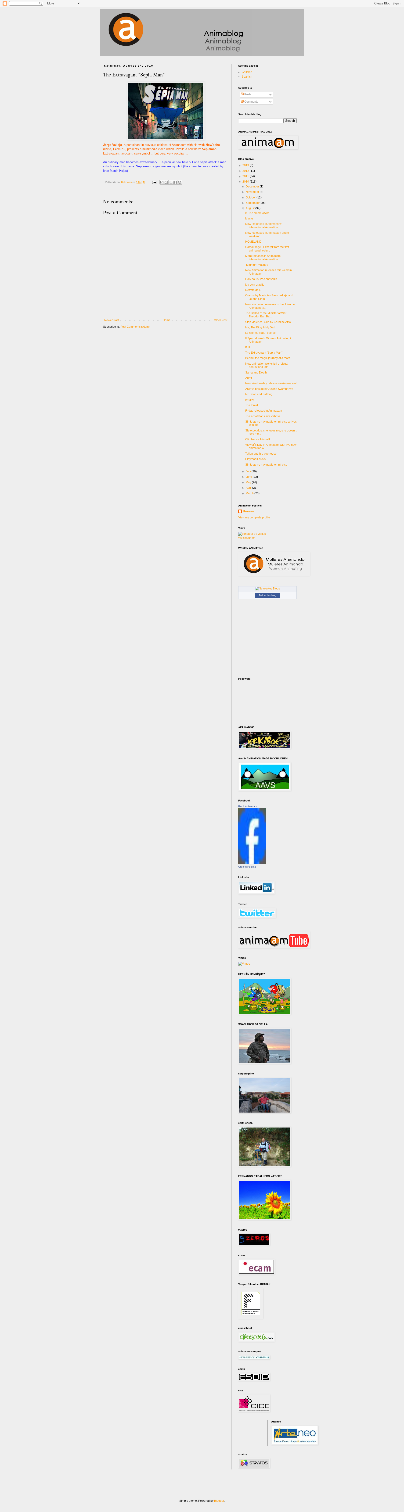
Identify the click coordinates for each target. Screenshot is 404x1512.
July (249, 471)
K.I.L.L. (249, 347)
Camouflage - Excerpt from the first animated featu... (267, 248)
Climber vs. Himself (257, 439)
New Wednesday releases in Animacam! (270, 383)
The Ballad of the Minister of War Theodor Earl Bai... (265, 315)
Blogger (219, 1500)
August (250, 208)
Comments (251, 101)
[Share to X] (170, 182)
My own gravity (254, 284)
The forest (251, 405)
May (249, 482)
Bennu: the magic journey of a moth (267, 358)
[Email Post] (154, 182)
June (249, 476)
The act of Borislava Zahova (263, 416)
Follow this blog (267, 595)
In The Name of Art (257, 213)
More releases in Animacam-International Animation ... (263, 257)
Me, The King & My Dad (260, 327)
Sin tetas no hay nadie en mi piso (266, 464)
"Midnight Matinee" (257, 264)
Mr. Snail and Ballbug (258, 394)
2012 (246, 170)
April (249, 487)
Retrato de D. (253, 290)
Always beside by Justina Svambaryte (269, 389)
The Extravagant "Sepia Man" (263, 352)
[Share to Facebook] (175, 182)
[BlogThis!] (166, 182)
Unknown (249, 511)
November (253, 192)
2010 (246, 181)
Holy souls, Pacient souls (261, 279)
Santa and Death (256, 372)
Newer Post (111, 320)
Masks (249, 218)
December (253, 186)
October (251, 197)
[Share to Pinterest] (179, 182)
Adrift (248, 378)
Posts (247, 94)
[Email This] (161, 182)
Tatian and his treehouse (261, 453)
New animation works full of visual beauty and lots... (266, 365)
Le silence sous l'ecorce (260, 332)
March (250, 493)
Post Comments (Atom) (135, 326)
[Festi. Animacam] (252, 862)
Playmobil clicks (255, 459)
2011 (246, 176)
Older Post (220, 320)
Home (166, 320)
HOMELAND (253, 241)
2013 (246, 165)
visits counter (246, 537)
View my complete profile (254, 517)
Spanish (247, 76)
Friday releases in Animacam (263, 410)
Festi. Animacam (247, 806)
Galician (247, 72)
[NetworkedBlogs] (267, 588)
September (253, 203)
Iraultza (250, 400)
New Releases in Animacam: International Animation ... (263, 225)
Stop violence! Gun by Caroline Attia (268, 322)
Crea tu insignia (247, 866)
